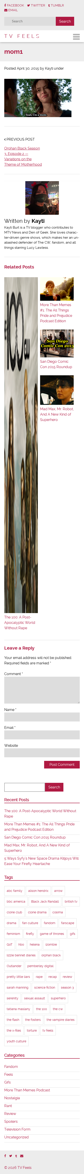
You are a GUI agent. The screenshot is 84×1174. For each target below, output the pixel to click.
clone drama (37, 912)
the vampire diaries (61, 1020)
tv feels (48, 1030)
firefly (30, 934)
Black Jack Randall (45, 901)
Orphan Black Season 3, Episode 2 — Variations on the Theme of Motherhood (23, 156)
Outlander (14, 966)
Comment (13, 674)
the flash (13, 1020)
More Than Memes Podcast (27, 1090)
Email (9, 727)
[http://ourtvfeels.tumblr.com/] (16, 1156)
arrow (58, 891)
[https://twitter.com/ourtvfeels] (10, 1156)
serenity (12, 998)
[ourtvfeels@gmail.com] (21, 1156)
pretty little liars (18, 977)
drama (11, 923)
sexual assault (34, 998)
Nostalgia (12, 1098)
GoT (10, 944)
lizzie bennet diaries (21, 955)
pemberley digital (40, 966)
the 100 (41, 1009)
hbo (21, 944)
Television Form (17, 1129)
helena (35, 944)
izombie (51, 944)
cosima (57, 912)
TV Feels (22, 36)
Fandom (11, 1067)
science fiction (44, 987)
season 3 (67, 987)
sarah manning (17, 987)
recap (52, 977)
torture (32, 1030)
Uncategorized (16, 1137)
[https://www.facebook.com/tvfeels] (5, 1156)
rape (39, 977)
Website (11, 745)
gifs (72, 934)
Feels (8, 1074)
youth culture (16, 1041)
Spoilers (11, 1121)
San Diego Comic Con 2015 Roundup (56, 364)
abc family (14, 891)
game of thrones (52, 934)
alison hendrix (38, 891)
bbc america (16, 901)
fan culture (30, 923)
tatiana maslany (18, 1009)
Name (10, 710)
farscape (67, 923)
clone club (14, 912)
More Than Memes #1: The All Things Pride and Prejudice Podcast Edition (56, 313)
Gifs (7, 1082)
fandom (49, 923)
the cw (58, 1009)
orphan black (51, 955)
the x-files (14, 1030)
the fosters (33, 1020)
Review (10, 1114)
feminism (13, 934)
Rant (8, 1106)
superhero (58, 998)
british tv (71, 901)
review (67, 977)
